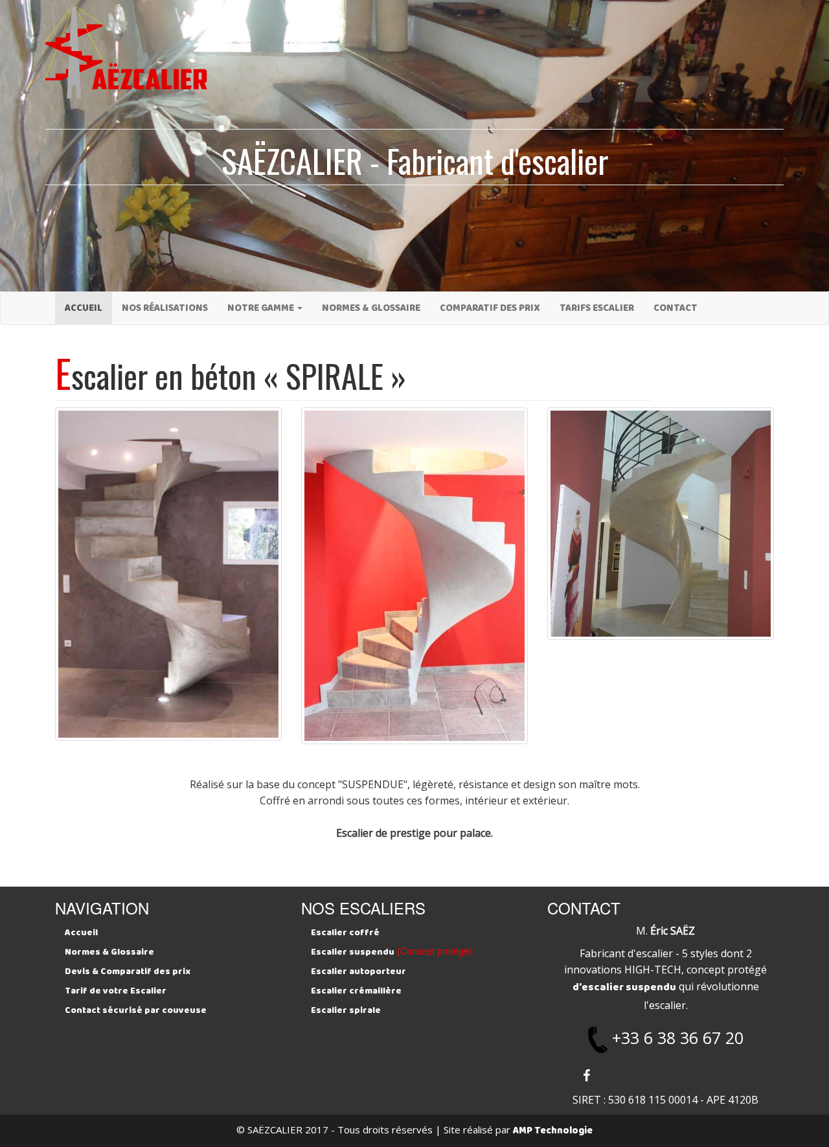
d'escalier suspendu (624, 987)
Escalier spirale (346, 1010)
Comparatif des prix (490, 308)
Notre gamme (261, 308)
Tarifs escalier (597, 308)
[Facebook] (586, 1076)
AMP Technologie (553, 1131)
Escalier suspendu (352, 952)
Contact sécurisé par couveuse (136, 1010)
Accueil (83, 308)
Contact (675, 308)
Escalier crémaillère (356, 991)
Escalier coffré (345, 933)
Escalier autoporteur (358, 971)
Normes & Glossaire (371, 308)
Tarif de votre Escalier (115, 991)
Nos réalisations (165, 308)
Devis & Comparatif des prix (127, 971)
